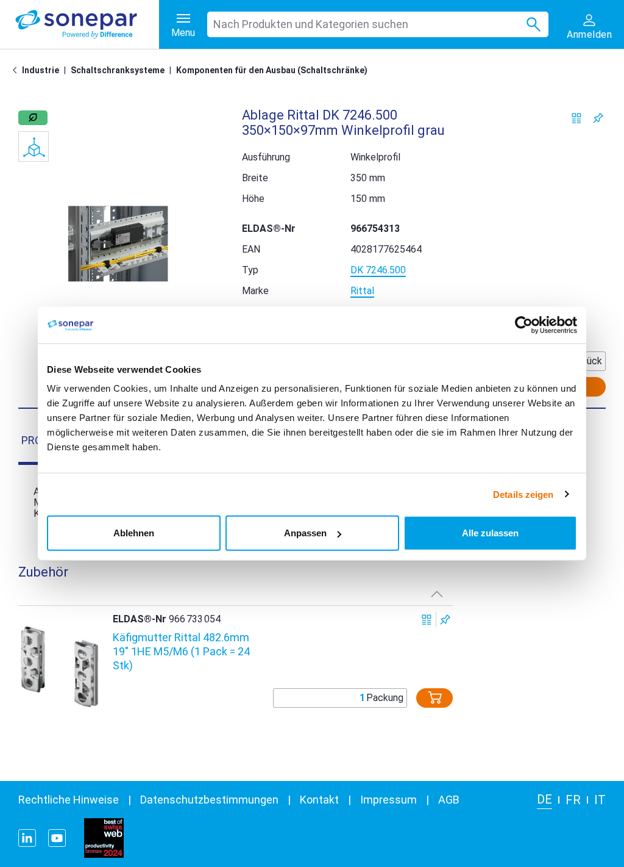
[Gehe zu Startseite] (17, 70)
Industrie (40, 70)
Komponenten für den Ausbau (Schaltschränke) (271, 70)
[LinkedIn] (27, 838)
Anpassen (305, 533)
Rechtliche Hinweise (68, 799)
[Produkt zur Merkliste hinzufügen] (598, 118)
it (600, 800)
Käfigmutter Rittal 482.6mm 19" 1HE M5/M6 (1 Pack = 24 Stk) (181, 651)
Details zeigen (523, 494)
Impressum (388, 799)
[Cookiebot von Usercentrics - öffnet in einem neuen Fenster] (523, 324)
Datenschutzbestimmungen (209, 799)
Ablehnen (133, 533)
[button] (118, 244)
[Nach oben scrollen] (437, 593)
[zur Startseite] (87, 24)
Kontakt (319, 799)
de (544, 799)
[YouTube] (57, 838)
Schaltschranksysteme (118, 70)
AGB (448, 799)
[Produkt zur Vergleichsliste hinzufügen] (576, 118)
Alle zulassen (490, 533)
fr (573, 800)
